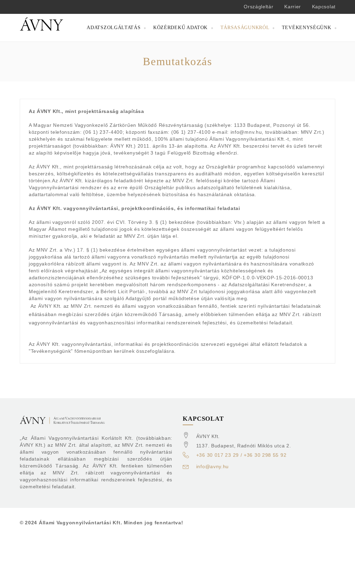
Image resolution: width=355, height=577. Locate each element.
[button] (116, 28)
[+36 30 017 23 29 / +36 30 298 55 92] (186, 456)
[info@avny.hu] (186, 467)
